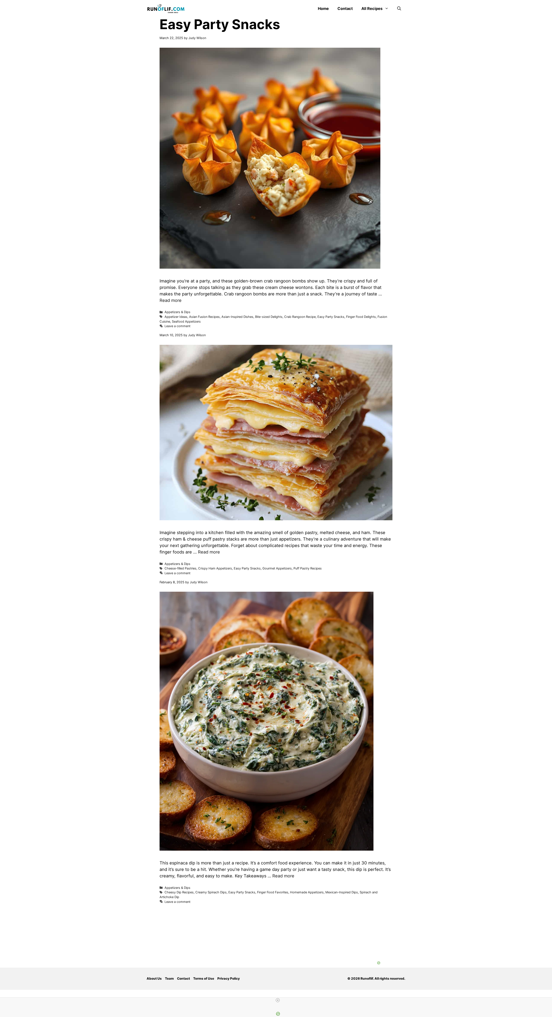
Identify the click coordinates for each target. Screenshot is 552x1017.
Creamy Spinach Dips (211, 892)
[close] (278, 1000)
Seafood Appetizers (186, 321)
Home (323, 8)
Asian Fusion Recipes (204, 317)
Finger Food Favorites (272, 892)
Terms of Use (203, 978)
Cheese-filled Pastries (180, 568)
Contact (345, 8)
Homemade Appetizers (307, 892)
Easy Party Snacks (330, 317)
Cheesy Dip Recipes (179, 892)
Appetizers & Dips (177, 312)
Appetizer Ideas (176, 317)
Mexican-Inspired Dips (341, 892)
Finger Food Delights (361, 317)
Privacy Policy (228, 978)
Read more (171, 300)
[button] (399, 8)
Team (169, 978)
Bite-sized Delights (268, 317)
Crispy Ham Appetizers (215, 568)
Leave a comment (177, 326)
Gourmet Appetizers (277, 568)
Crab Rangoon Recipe (300, 317)
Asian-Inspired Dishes (237, 317)
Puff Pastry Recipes (307, 568)
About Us (154, 978)
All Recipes (372, 8)
